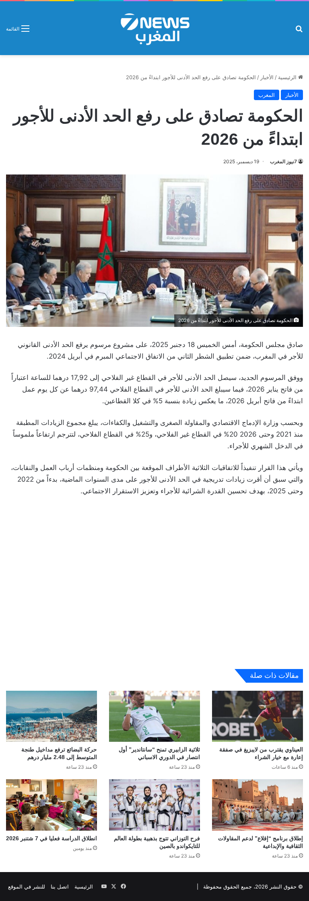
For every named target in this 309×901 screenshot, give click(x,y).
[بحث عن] (299, 31)
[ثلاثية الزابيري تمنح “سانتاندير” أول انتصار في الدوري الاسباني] (154, 716)
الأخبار (267, 77)
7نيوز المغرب (283, 161)
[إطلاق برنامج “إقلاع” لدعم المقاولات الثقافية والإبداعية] (257, 804)
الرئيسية (288, 77)
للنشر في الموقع (26, 886)
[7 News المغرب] (154, 28)
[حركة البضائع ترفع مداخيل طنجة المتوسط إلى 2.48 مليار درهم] (51, 716)
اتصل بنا (60, 886)
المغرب (266, 95)
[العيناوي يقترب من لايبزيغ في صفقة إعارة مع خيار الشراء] (257, 716)
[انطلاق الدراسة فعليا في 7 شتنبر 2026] (51, 804)
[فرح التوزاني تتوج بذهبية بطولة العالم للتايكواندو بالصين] (154, 804)
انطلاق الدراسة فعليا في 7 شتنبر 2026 (51, 838)
